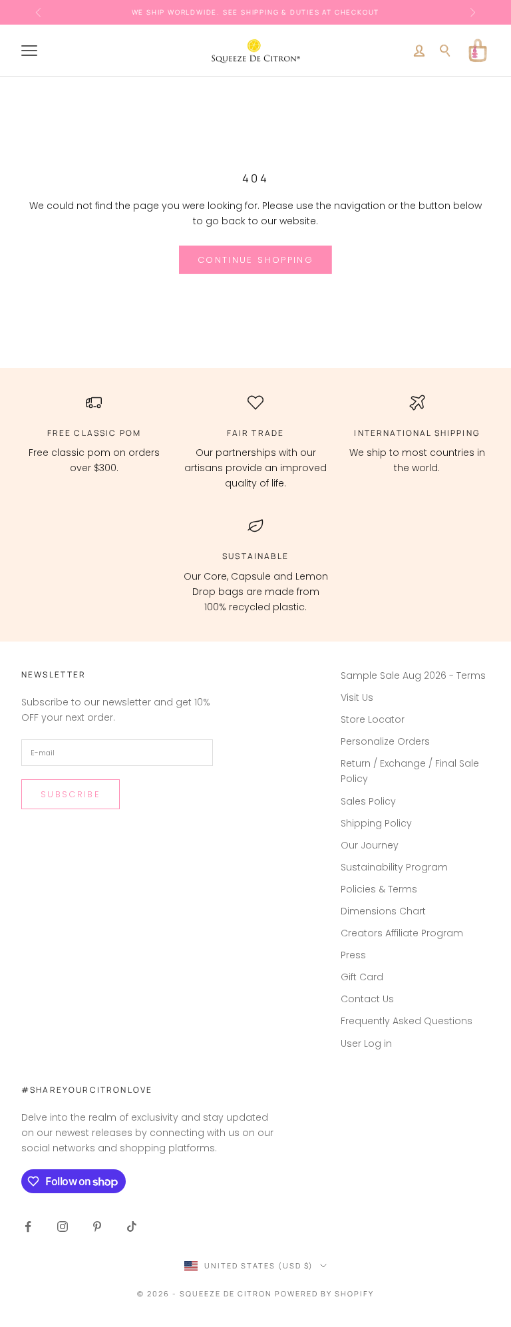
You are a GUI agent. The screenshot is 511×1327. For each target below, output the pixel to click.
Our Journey (370, 845)
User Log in (366, 1043)
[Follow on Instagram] (62, 1226)
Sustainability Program (394, 867)
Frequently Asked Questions (406, 1021)
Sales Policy (368, 801)
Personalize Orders (385, 741)
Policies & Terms (379, 889)
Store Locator (373, 719)
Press (353, 955)
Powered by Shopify (324, 1293)
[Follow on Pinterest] (97, 1226)
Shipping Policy (376, 823)
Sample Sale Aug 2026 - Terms (413, 675)
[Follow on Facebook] (28, 1226)
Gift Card (362, 977)
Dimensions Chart (383, 911)
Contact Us (367, 999)
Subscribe (70, 794)
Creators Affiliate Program (402, 933)
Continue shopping (255, 260)
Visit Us (357, 697)
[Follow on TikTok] (131, 1226)
